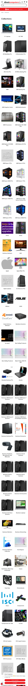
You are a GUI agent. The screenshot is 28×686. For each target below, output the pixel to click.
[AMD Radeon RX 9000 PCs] (7, 136)
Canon (20, 569)
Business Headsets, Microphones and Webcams (7, 455)
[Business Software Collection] (7, 542)
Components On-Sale (7, 623)
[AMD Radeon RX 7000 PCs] (21, 117)
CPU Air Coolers (7, 641)
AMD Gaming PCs (20, 89)
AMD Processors (7, 125)
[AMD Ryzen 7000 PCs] (7, 191)
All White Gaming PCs (20, 72)
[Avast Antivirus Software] (7, 316)
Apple (7, 271)
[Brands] (21, 372)
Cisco (7, 605)
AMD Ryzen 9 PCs (7, 218)
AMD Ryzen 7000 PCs (7, 198)
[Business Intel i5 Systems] (7, 467)
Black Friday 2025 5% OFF (20, 361)
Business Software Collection (7, 550)
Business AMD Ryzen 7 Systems (20, 398)
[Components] (21, 598)
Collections (7, 12)
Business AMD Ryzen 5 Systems (7, 398)
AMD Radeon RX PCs (20, 144)
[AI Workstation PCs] (21, 46)
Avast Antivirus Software (7, 324)
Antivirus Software (7, 253)
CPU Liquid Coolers (21, 641)
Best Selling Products (20, 343)
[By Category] (21, 542)
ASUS (20, 306)
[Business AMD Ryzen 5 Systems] (7, 390)
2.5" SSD (21, 36)
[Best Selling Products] (21, 335)
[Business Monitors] (7, 524)
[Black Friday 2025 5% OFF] (21, 353)
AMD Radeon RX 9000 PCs (7, 144)
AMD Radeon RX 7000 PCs (20, 125)
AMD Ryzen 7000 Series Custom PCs (21, 199)
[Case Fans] (7, 580)
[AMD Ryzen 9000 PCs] (21, 210)
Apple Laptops (7, 288)
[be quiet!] (7, 335)
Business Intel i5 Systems (7, 475)
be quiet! (7, 343)
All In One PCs (7, 72)
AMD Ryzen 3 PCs (7, 163)
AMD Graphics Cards (7, 107)
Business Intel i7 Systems (21, 475)
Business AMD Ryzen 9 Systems (7, 417)
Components (20, 605)
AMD (7, 89)
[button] (26, 2)
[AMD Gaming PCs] (21, 82)
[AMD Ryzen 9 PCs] (7, 210)
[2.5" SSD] (21, 29)
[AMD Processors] (7, 117)
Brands (21, 380)
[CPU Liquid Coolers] (21, 633)
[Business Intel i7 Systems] (21, 467)
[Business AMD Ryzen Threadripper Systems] (21, 409)
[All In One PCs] (7, 64)
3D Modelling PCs (7, 54)
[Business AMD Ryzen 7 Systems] (21, 390)
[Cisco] (7, 598)
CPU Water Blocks (20, 659)
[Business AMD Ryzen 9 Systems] (7, 409)
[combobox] (14, 5)
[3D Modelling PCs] (7, 46)
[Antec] (7, 228)
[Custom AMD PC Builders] (7, 669)
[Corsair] (21, 616)
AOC (21, 253)
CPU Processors (7, 659)
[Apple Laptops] (7, 281)
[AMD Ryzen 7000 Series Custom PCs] (21, 191)
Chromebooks (20, 588)
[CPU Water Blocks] (21, 651)
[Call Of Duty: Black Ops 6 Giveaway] (7, 561)
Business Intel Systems (21, 493)
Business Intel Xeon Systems (7, 513)
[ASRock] (7, 299)
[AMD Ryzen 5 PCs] (21, 155)
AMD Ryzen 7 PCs (20, 181)
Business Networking (20, 532)
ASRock (7, 306)
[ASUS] (21, 299)
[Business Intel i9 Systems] (7, 486)
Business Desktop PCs (7, 436)
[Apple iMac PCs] (21, 263)
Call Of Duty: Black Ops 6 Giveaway (7, 569)
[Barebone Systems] (21, 316)
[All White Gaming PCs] (21, 64)
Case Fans (7, 588)
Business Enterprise (20, 436)
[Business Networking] (21, 524)
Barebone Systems (21, 324)
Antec (7, 235)
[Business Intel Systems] (21, 486)
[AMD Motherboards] (21, 99)
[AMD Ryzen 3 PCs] (7, 155)
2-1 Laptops (7, 36)
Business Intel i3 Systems (21, 454)
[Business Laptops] (21, 505)
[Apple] (7, 263)
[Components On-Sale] (7, 616)
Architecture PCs (20, 288)
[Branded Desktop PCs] (7, 372)
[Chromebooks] (21, 580)
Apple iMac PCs (21, 271)
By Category (20, 549)
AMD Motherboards (21, 107)
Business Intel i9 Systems (7, 494)
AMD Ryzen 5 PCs (20, 163)
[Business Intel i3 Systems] (21, 446)
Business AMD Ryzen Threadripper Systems (21, 417)
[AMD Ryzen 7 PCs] (21, 173)
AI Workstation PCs (21, 54)
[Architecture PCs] (21, 281)
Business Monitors (7, 532)
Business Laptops (20, 513)
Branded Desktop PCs (7, 380)
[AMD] (7, 82)
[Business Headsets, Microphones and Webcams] (7, 446)
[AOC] (21, 245)
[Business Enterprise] (21, 428)
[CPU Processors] (7, 651)
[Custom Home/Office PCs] (21, 669)
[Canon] (21, 561)
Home (2, 12)
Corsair (21, 623)
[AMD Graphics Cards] (7, 99)
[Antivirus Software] (7, 245)
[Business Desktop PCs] (7, 428)
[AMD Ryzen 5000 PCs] (7, 173)
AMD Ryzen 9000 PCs (20, 218)
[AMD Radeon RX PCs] (21, 136)
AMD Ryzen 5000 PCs (7, 181)
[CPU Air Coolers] (7, 633)
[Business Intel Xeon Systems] (7, 505)
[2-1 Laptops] (7, 29)
